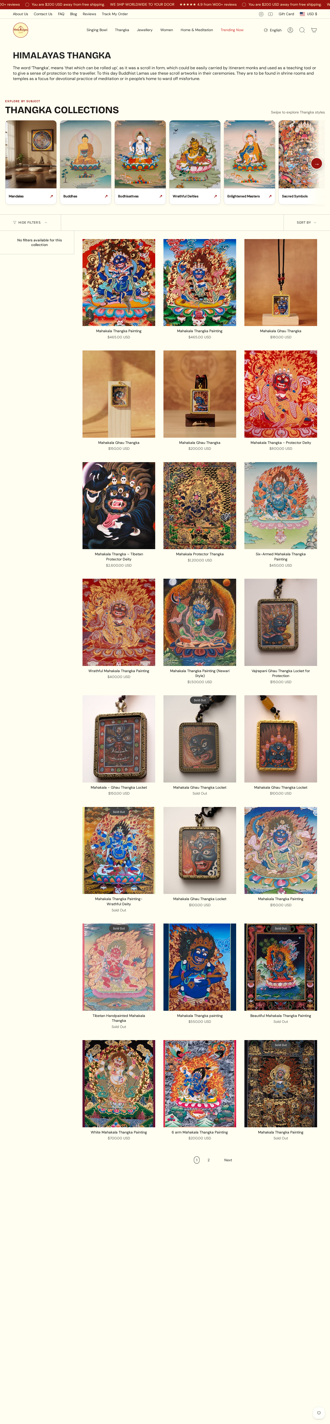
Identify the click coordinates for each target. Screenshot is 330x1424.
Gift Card (286, 14)
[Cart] (314, 30)
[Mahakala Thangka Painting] (118, 282)
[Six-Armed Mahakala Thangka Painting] (280, 505)
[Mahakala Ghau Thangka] (280, 282)
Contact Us (43, 14)
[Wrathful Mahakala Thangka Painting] (118, 622)
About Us (20, 14)
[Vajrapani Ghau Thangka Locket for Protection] (280, 622)
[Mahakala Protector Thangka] (199, 505)
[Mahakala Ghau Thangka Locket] (199, 738)
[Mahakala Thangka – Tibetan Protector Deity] (118, 505)
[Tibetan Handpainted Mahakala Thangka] (118, 967)
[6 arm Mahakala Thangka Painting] (199, 1083)
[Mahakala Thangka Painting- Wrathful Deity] (118, 850)
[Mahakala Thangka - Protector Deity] (280, 393)
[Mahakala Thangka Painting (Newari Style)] (199, 622)
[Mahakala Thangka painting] (199, 967)
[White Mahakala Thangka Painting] (118, 1083)
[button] (97, 30)
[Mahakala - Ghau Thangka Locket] (118, 738)
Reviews (89, 14)
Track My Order (115, 14)
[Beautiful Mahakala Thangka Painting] (280, 967)
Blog (73, 14)
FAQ (61, 14)
